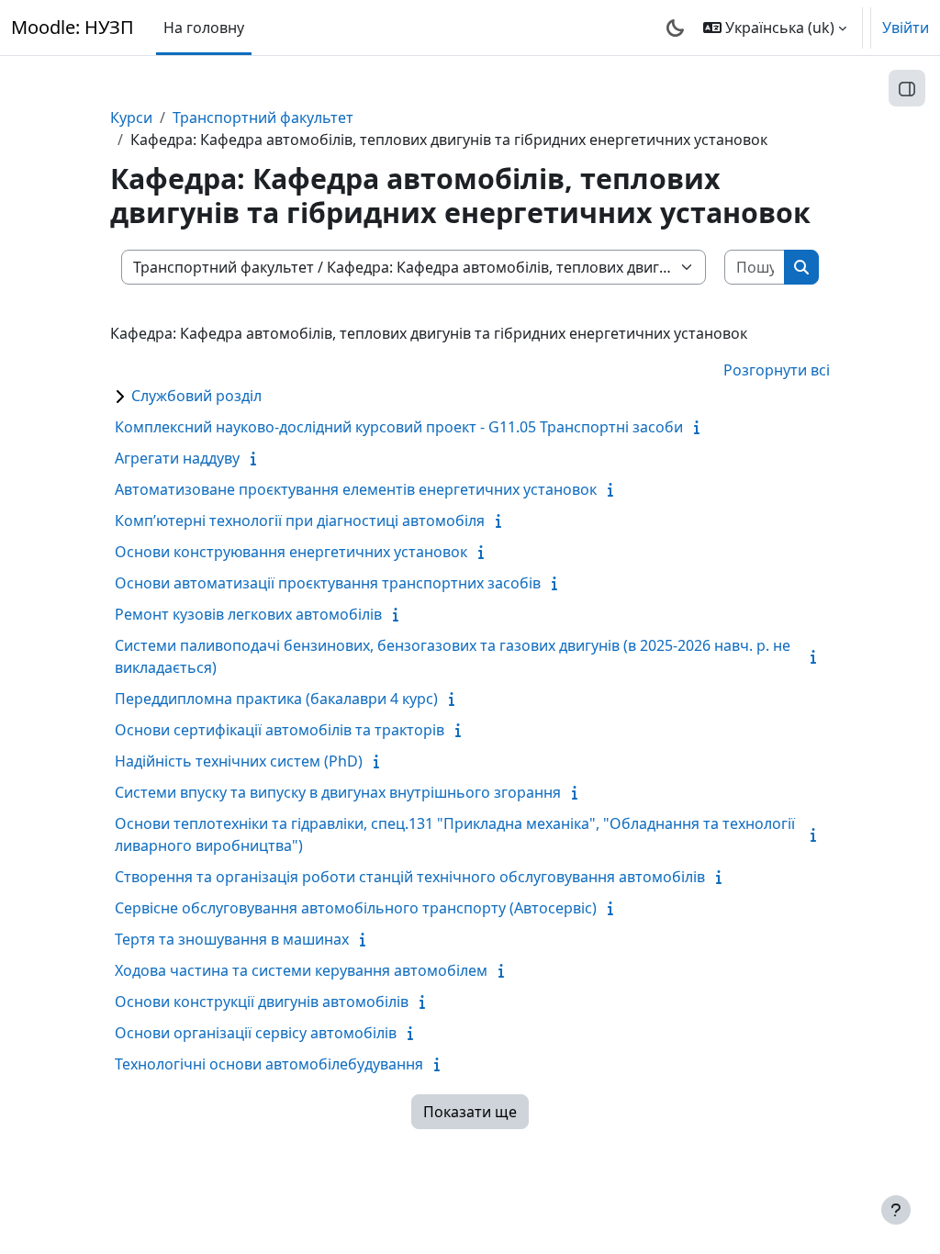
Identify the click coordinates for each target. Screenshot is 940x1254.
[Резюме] (700, 427)
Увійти (905, 27)
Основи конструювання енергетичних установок (291, 552)
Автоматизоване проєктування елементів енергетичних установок (356, 489)
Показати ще (470, 1112)
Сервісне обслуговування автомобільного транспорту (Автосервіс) (356, 908)
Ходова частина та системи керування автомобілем (301, 970)
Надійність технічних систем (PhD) (239, 761)
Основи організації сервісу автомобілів (256, 1033)
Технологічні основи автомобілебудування (269, 1064)
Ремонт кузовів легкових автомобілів (248, 614)
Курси (131, 117)
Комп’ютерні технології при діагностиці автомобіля (300, 520)
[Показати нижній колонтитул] (896, 1210)
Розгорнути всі (776, 370)
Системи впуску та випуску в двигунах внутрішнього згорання (338, 792)
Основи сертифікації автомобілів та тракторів (279, 730)
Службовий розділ (196, 396)
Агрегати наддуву (177, 458)
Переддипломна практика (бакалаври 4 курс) (276, 699)
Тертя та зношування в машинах (232, 939)
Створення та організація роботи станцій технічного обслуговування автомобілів (410, 877)
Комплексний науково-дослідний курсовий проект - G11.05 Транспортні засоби (399, 427)
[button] (774, 27)
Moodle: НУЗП (72, 27)
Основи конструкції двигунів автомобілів (261, 1001)
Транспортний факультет (263, 117)
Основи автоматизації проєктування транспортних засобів (328, 583)
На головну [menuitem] (203, 27)
